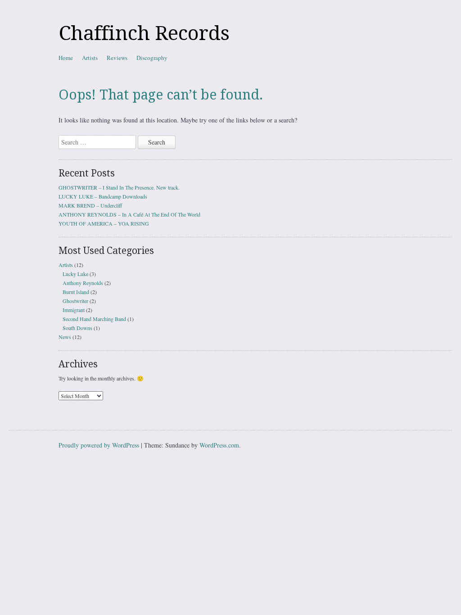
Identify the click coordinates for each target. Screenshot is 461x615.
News (65, 336)
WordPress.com (219, 445)
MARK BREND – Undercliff (90, 205)
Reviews (117, 58)
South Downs (77, 327)
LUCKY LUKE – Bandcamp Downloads (103, 196)
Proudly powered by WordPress (99, 445)
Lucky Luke (75, 273)
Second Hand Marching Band (94, 318)
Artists (90, 58)
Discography (151, 58)
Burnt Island (76, 291)
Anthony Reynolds (83, 282)
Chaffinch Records (144, 33)
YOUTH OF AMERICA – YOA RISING (104, 223)
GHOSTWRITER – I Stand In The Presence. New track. (119, 187)
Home (66, 58)
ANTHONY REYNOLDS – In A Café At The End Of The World (129, 214)
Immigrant (74, 309)
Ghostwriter (75, 300)
